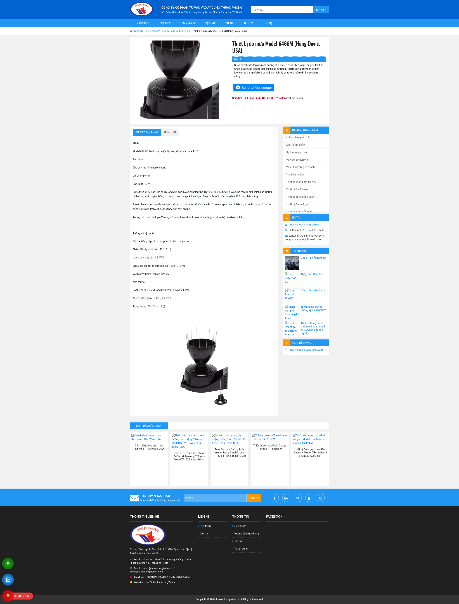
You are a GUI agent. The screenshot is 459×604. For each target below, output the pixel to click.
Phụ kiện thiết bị (295, 174)
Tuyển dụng (241, 548)
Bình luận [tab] (170, 132)
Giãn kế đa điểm (295, 144)
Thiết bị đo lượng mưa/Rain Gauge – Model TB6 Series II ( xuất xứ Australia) (310, 452)
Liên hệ (268, 23)
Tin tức (248, 23)
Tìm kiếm (321, 9)
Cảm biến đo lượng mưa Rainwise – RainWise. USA (149, 447)
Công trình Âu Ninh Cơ (313, 257)
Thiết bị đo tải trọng (297, 204)
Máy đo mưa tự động (176, 31)
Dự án (229, 23)
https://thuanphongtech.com (305, 224)
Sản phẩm (188, 23)
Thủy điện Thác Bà (311, 274)
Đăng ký (254, 498)
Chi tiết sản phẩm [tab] (147, 132)
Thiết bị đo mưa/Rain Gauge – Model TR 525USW (269, 447)
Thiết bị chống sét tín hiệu (301, 182)
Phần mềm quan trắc (298, 137)
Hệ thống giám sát (297, 152)
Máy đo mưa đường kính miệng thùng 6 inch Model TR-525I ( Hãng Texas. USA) (229, 452)
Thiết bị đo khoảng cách (300, 196)
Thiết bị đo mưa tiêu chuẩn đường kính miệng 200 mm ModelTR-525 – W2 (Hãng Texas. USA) (189, 456)
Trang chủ (142, 23)
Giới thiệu (166, 23)
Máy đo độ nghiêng (297, 159)
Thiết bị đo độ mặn (297, 189)
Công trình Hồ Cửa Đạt (313, 290)
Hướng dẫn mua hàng (247, 533)
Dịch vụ (210, 23)
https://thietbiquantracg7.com (306, 349)
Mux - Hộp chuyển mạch (300, 167)
